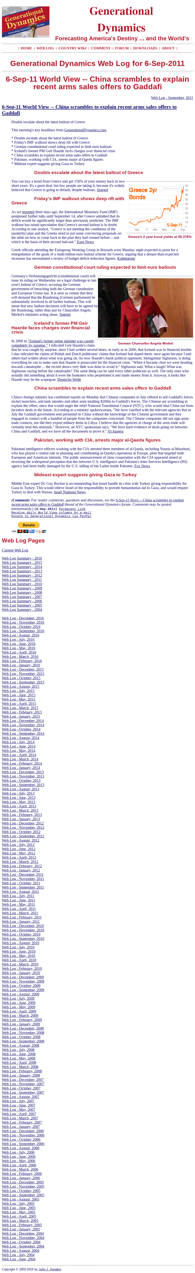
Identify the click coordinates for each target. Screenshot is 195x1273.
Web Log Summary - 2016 (22, 558)
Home (74, 1270)
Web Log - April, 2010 (19, 960)
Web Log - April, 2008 (19, 1063)
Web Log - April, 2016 (19, 652)
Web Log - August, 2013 (20, 789)
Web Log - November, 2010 (23, 930)
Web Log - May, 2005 (18, 1212)
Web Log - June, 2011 (18, 900)
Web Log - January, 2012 (21, 870)
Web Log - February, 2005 (22, 1225)
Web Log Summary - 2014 (22, 567)
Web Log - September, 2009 (23, 990)
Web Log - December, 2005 (23, 1182)
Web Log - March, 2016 (20, 657)
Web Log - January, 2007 (21, 1127)
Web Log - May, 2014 (18, 751)
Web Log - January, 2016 (21, 665)
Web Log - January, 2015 (21, 716)
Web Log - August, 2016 (20, 635)
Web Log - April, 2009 (19, 1011)
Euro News (85, 242)
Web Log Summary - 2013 (22, 571)
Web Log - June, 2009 (18, 1003)
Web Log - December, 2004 (23, 1233)
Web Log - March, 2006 (20, 1169)
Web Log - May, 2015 (18, 699)
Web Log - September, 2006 (23, 1144)
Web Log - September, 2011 (172, 98)
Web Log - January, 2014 (21, 768)
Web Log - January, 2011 (21, 921)
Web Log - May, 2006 (18, 1161)
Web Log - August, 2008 (20, 1045)
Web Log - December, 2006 (23, 1131)
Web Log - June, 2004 (18, 1259)
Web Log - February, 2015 (22, 712)
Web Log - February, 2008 (22, 1071)
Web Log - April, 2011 (19, 909)
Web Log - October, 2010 (21, 934)
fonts (91, 1270)
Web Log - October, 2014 (21, 729)
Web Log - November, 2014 (23, 725)
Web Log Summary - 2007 (22, 597)
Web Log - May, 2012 (18, 853)
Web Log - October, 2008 (21, 1037)
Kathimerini (126, 258)
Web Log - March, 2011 (20, 913)
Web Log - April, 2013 (19, 806)
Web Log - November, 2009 (23, 981)
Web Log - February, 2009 (22, 1020)
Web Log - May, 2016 (18, 648)
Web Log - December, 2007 (23, 1080)
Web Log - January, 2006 (21, 1178)
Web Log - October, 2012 (21, 832)
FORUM (122, 48)
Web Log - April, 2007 (19, 1114)
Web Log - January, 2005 (21, 1229)
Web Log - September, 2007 (23, 1092)
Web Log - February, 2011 (22, 917)
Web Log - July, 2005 (18, 1204)
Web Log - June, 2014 (18, 746)
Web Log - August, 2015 (20, 686)
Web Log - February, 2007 (22, 1122)
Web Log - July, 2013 (18, 793)
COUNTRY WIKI (73, 48)
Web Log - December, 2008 (23, 1028)
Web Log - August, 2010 (20, 943)
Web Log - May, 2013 (18, 802)
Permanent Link (72, 509)
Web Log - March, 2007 (20, 1118)
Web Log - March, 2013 (20, 810)
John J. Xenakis (50, 1269)
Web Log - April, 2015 (19, 704)
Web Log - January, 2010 (21, 973)
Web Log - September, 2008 (23, 1041)
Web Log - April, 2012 (19, 857)
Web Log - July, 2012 (18, 845)
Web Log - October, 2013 (21, 780)
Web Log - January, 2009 (21, 1024)
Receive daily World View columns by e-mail (51, 512)
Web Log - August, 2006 (20, 1148)
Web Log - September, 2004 (23, 1246)
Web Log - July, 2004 (18, 1255)
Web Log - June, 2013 (18, 798)
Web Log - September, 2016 (23, 631)
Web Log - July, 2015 (18, 691)
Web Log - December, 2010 (23, 926)
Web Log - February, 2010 (22, 969)
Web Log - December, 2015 (23, 669)
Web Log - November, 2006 (23, 1135)
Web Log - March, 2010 (20, 964)
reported (28, 212)
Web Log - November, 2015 (23, 674)
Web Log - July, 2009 (18, 998)
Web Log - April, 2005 (19, 1216)
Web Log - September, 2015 (23, 682)
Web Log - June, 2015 (18, 695)
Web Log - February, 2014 (22, 763)
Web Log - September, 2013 (23, 785)
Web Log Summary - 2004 (22, 610)
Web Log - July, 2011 (18, 896)
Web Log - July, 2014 (18, 742)
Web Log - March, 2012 (20, 862)
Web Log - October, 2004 (21, 1242)
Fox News (142, 466)
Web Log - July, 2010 (18, 947)
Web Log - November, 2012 (23, 827)
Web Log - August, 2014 (20, 738)
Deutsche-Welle (69, 379)
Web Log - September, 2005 (23, 1195)
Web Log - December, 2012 (23, 823)
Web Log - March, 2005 (20, 1221)
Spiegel (102, 190)
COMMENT (101, 48)
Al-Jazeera (115, 431)
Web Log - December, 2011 (23, 874)
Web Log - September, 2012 (23, 836)
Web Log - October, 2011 (21, 883)
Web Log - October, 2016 (21, 627)
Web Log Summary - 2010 (22, 584)
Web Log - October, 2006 (21, 1139)
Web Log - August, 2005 (20, 1199)
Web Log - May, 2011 (18, 904)
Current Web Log (15, 550)
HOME (26, 48)
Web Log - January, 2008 (21, 1075)
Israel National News (70, 492)
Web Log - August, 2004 (20, 1251)
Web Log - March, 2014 (20, 759)
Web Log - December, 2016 (23, 618)
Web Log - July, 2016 (18, 639)
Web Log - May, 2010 (18, 956)
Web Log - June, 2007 (18, 1105)
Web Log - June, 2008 (18, 1054)
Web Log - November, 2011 (23, 879)
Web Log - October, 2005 (21, 1191)
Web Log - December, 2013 (23, 772)
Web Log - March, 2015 (20, 708)
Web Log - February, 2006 (22, 1174)
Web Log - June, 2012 (18, 849)
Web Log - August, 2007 (20, 1097)
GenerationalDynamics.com (85, 130)
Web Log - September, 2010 (23, 939)
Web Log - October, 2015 (21, 678)
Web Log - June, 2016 (18, 644)
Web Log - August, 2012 (20, 840)
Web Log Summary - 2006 (22, 601)
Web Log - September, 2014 (23, 733)
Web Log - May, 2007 (18, 1110)
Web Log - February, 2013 (22, 815)
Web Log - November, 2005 (23, 1186)
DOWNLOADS (145, 48)
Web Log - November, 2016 (23, 622)
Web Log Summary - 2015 (22, 563)
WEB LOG (45, 48)
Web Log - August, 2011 (20, 892)
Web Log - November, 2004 (23, 1238)
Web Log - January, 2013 (21, 819)
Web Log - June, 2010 (18, 951)
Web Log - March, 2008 (20, 1067)
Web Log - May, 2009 (18, 1007)
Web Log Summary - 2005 (22, 605)
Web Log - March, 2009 (20, 1016)
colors (82, 1270)
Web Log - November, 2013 (23, 776)
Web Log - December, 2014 (23, 721)
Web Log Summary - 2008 (22, 592)
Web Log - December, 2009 (23, 977)
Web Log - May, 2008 (18, 1058)
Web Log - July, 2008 (18, 1050)
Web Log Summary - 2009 (22, 588)
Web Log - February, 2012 (22, 866)
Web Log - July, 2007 (18, 1101)
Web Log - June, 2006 (18, 1157)
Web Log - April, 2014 (19, 755)
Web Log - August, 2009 (20, 994)
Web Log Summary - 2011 (22, 580)
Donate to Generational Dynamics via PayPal (51, 516)
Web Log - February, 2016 (22, 661)
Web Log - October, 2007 (21, 1088)
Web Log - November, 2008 (23, 1033)
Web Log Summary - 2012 (22, 575)
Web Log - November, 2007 (23, 1084)
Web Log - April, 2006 (19, 1165)
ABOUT (168, 48)
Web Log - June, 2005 (18, 1208)
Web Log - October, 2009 (21, 986)
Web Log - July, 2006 (18, 1152)
